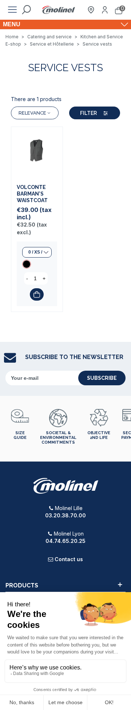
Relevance (32, 113)
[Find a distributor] (91, 10)
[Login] (105, 10)
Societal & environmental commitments (58, 438)
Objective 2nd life (98, 435)
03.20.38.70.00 (65, 515)
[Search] (26, 10)
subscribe (102, 378)
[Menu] (12, 10)
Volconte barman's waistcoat (32, 193)
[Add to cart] (37, 294)
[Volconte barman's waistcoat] (37, 152)
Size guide (20, 435)
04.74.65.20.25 (65, 541)
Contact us (69, 559)
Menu (11, 24)
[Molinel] (59, 10)
